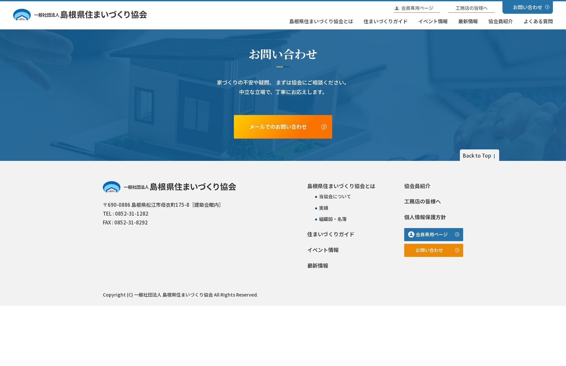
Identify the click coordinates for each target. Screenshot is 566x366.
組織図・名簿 (333, 219)
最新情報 (468, 21)
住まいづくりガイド (386, 21)
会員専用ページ (417, 8)
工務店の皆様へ (472, 8)
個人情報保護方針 (425, 217)
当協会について (335, 196)
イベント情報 (433, 21)
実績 (323, 207)
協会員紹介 (500, 21)
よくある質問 (538, 21)
